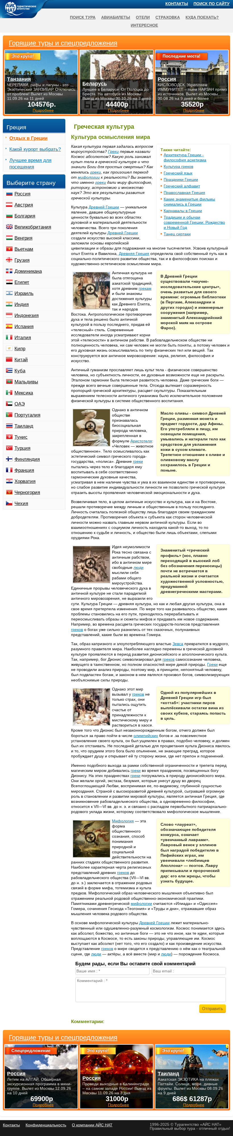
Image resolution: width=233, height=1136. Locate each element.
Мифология (123, 821)
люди (138, 567)
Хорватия (25, 481)
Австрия (23, 205)
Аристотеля (141, 441)
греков (77, 629)
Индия (21, 304)
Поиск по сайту (212, 3)
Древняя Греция (134, 253)
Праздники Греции (181, 179)
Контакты (176, 3)
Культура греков (178, 166)
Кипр (19, 348)
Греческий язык (178, 173)
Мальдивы (26, 382)
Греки (113, 151)
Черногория (27, 492)
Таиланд (23, 426)
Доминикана (28, 271)
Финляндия (27, 459)
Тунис (21, 437)
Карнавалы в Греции (183, 210)
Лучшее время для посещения (30, 164)
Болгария (24, 216)
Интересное (144, 25)
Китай (21, 359)
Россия (22, 194)
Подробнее (43, 1105)
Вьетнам (23, 249)
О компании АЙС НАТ (92, 1125)
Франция (24, 470)
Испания (24, 326)
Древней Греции (104, 207)
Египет (21, 282)
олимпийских (146, 735)
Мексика (23, 393)
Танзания (19, 79)
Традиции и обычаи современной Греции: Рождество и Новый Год (194, 222)
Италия (22, 337)
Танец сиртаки (177, 234)
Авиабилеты (115, 17)
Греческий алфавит (182, 186)
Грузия (22, 260)
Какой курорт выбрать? (35, 149)
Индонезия (26, 315)
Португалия (27, 415)
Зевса (177, 643)
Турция (22, 448)
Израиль (24, 293)
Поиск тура (82, 17)
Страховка (167, 17)
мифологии (89, 177)
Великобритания (32, 227)
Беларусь (94, 83)
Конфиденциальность (46, 1125)
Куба (19, 370)
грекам (145, 288)
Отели (143, 17)
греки (95, 172)
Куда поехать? (202, 17)
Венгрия (23, 238)
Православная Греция (184, 192)
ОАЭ (19, 404)
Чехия (21, 503)
